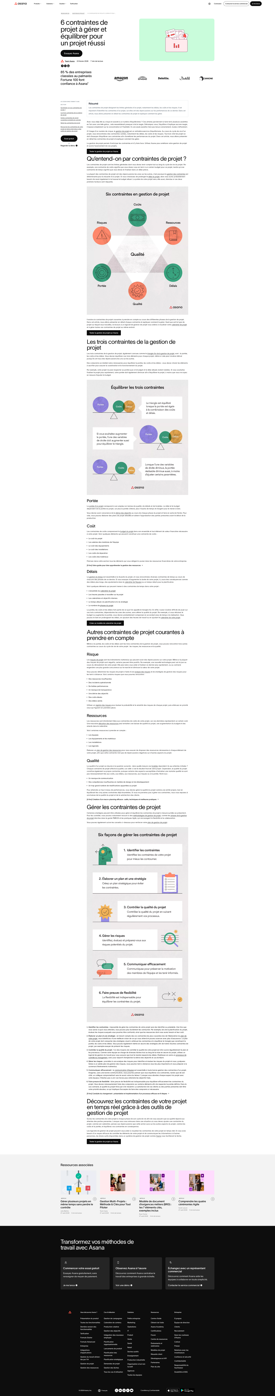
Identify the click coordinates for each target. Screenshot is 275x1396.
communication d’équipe (124, 1070)
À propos (177, 1318)
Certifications (156, 1331)
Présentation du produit (89, 1318)
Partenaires (155, 1362)
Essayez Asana (71, 53)
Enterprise (84, 1346)
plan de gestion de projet (157, 822)
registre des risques (103, 705)
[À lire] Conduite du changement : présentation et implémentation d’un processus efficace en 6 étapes (127, 1094)
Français (104, 1390)
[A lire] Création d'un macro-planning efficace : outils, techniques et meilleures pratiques (122, 799)
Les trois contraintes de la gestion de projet (71, 114)
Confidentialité (180, 1361)
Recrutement (179, 1331)
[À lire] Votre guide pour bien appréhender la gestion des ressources (114, 565)
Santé (129, 1343)
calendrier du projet (108, 591)
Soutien (62, 4)
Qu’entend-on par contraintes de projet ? (71, 109)
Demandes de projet (112, 1364)
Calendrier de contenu (112, 1322)
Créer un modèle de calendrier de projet (105, 623)
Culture (177, 1342)
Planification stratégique (113, 1359)
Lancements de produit (113, 1349)
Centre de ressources (159, 1339)
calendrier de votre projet (170, 617)
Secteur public (133, 1352)
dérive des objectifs (123, 513)
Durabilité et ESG (181, 1372)
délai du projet (154, 177)
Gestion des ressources (89, 1368)
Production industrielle (136, 1360)
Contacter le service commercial (236, 4)
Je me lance (256, 4)
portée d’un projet (96, 506)
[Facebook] (128, 1390)
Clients (177, 1327)
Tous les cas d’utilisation (113, 1372)
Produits (37, 4)
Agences (130, 1371)
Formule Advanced (87, 1342)
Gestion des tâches (111, 1368)
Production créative (111, 1327)
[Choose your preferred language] (209, 3)
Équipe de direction (182, 1322)
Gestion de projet (87, 1364)
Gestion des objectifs (112, 1331)
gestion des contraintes (176, 174)
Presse (177, 1346)
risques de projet (96, 660)
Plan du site (155, 1367)
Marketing (131, 1322)
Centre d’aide (156, 1318)
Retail (129, 1347)
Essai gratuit (69, 139)
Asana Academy (157, 1327)
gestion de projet (122, 131)
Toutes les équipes (134, 1375)
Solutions (49, 4)
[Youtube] (131, 1390)
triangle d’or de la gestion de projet (160, 353)
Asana (158, 1136)
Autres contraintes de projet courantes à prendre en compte (71, 119)
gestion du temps (96, 577)
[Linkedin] (120, 1390)
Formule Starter (86, 1338)
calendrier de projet (179, 325)
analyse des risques (142, 672)
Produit (130, 1335)
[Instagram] (124, 1390)
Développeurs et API (159, 1358)
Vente (129, 1339)
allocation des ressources (108, 723)
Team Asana (70, 61)
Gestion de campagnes (113, 1318)
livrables (155, 766)
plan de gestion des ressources (109, 750)
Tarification (74, 4)
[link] (65, 13)
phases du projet (106, 605)
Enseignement (132, 1356)
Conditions (144, 1390)
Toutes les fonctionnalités (90, 1322)
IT (128, 1331)
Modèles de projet (158, 1350)
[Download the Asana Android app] (187, 1390)
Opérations (131, 1327)
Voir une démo (123, 1285)
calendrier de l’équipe (133, 582)
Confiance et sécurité (182, 1357)
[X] (116, 1390)
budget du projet (126, 531)
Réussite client (156, 1354)
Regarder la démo (68, 145)
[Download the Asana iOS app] (173, 1390)
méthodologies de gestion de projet (147, 815)
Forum (153, 1335)
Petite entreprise (133, 1318)
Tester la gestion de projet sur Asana (103, 151)
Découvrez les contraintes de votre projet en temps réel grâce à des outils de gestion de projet (72, 129)
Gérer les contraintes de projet (70, 123)
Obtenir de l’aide (157, 1322)
